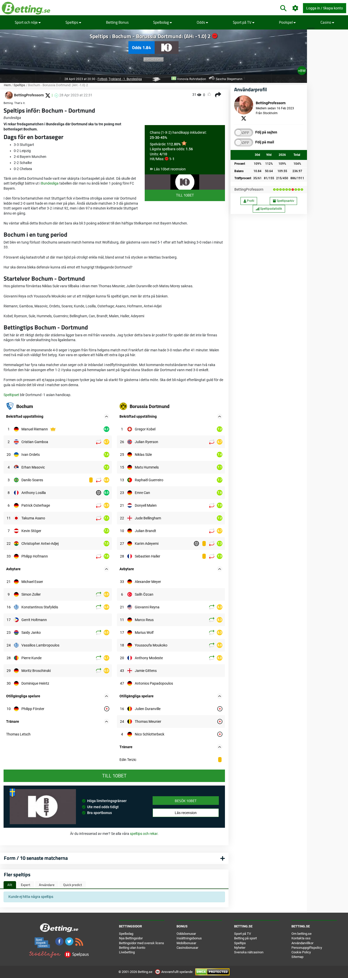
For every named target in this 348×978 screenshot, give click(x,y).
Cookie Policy (301, 952)
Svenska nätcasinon (248, 952)
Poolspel (286, 22)
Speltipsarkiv (285, 201)
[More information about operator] (43, 806)
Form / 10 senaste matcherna (36, 858)
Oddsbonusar (186, 934)
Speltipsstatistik (270, 208)
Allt (9, 884)
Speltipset (11, 395)
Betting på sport (245, 938)
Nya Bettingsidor (131, 938)
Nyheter (239, 948)
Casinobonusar (187, 948)
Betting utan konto (132, 948)
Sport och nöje (26, 22)
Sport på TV (242, 22)
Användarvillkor (302, 943)
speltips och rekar (143, 834)
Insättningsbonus (189, 938)
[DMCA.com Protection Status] (212, 972)
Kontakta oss (301, 938)
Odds (201, 22)
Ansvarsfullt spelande (176, 972)
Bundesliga (50, 183)
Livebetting (127, 952)
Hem (7, 85)
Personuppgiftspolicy (306, 948)
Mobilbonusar (186, 943)
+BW (301, 71)
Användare (47, 884)
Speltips (72, 22)
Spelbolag (161, 22)
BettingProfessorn (248, 189)
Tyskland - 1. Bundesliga (125, 79)
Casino (326, 22)
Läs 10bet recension (170, 169)
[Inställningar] (295, 8)
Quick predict (72, 884)
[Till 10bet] (185, 182)
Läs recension (186, 813)
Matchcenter (153, 59)
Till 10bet (185, 195)
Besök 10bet (185, 800)
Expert (25, 884)
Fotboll (102, 79)
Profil (250, 201)
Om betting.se (301, 934)
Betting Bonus (117, 22)
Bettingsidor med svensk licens (141, 943)
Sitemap (297, 957)
